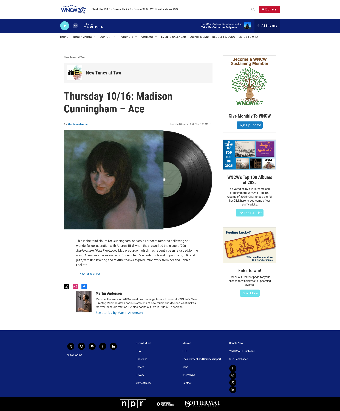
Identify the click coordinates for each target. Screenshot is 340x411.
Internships (189, 375)
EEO (185, 351)
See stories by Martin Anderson (119, 312)
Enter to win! (249, 270)
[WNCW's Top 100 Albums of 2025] (249, 155)
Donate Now (236, 343)
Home (64, 36)
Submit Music (199, 36)
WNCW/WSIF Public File (242, 351)
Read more (250, 293)
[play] (64, 26)
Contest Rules (144, 383)
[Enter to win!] (249, 245)
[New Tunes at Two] (74, 72)
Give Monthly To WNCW (250, 116)
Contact (147, 36)
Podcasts (127, 36)
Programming (82, 36)
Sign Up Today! (250, 125)
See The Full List (250, 213)
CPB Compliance (238, 359)
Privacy (140, 375)
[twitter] (232, 382)
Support (106, 36)
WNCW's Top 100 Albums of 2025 (249, 180)
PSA (138, 351)
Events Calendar (173, 36)
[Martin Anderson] (84, 301)
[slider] (80, 25)
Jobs (185, 367)
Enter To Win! (248, 36)
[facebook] (232, 368)
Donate (270, 9)
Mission (187, 343)
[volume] (75, 26)
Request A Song (223, 36)
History (140, 367)
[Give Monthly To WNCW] (249, 82)
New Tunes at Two (74, 57)
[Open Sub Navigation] (94, 36)
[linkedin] (232, 389)
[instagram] (232, 375)
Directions (141, 359)
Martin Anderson (77, 124)
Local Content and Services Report (202, 359)
